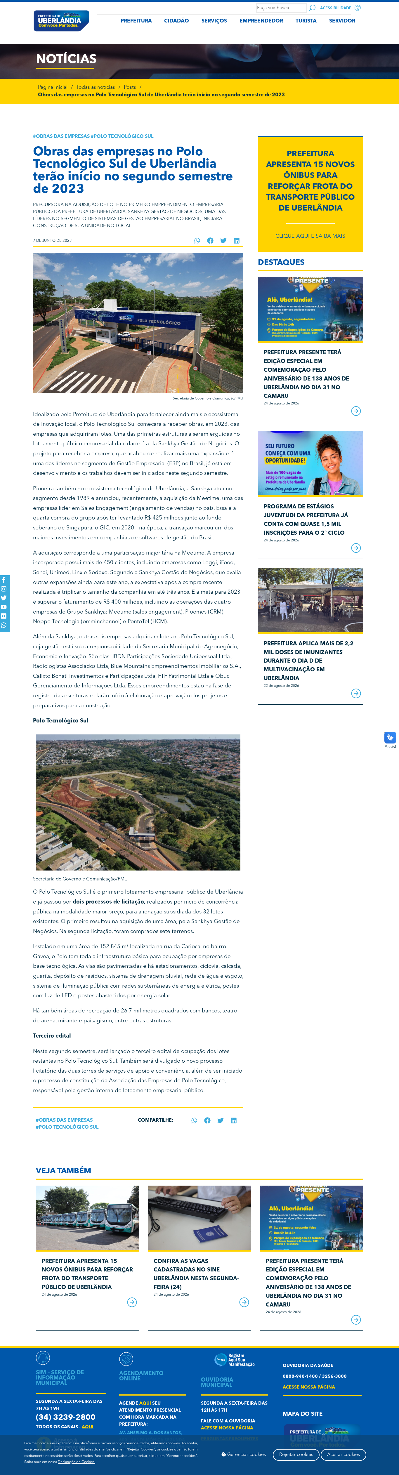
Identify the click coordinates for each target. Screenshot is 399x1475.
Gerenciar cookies (246, 1455)
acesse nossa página (227, 1428)
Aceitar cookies (343, 1455)
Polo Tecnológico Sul (123, 136)
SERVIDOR (342, 21)
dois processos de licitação (108, 902)
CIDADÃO (176, 21)
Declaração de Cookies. (76, 1462)
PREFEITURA (136, 21)
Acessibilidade (335, 8)
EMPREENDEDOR (261, 21)
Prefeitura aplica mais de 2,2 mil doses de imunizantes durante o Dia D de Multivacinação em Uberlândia (308, 661)
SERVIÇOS (214, 21)
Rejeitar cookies (296, 1455)
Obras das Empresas (63, 136)
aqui (87, 1427)
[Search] (312, 8)
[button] (197, 240)
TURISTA (306, 21)
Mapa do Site (302, 1414)
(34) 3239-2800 (66, 1418)
